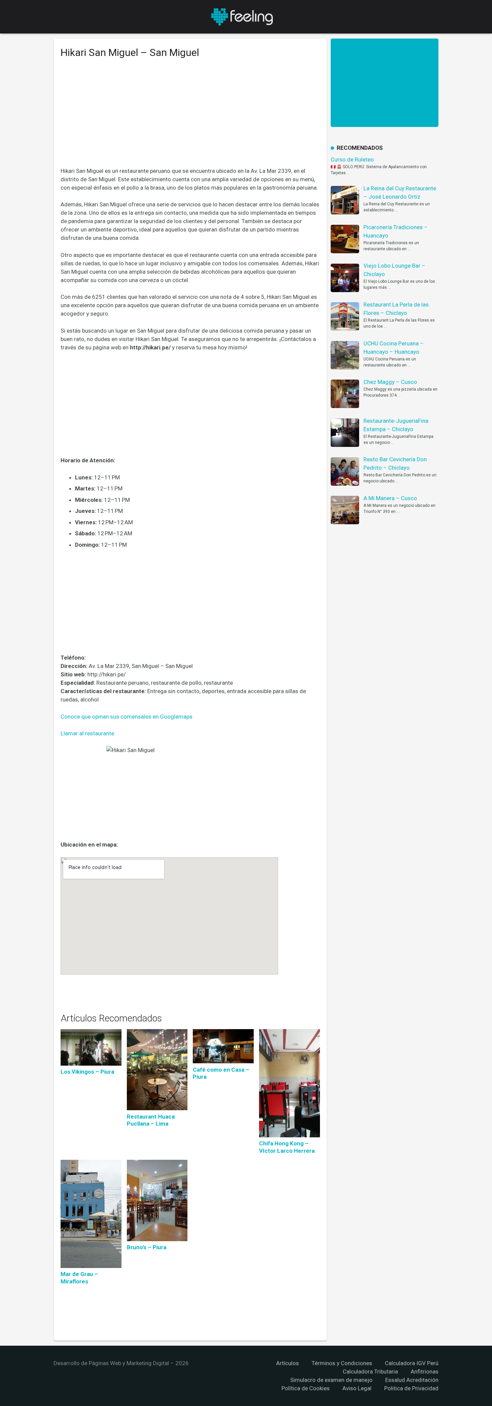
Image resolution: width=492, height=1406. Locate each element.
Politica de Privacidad (411, 1388)
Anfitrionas (424, 1371)
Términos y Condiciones (342, 1363)
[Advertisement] (190, 117)
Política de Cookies (305, 1388)
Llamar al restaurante (87, 733)
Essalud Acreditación (411, 1380)
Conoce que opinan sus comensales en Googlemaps (126, 716)
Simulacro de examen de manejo (331, 1380)
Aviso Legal (357, 1388)
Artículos (287, 1363)
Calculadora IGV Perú (411, 1363)
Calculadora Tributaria (370, 1371)
